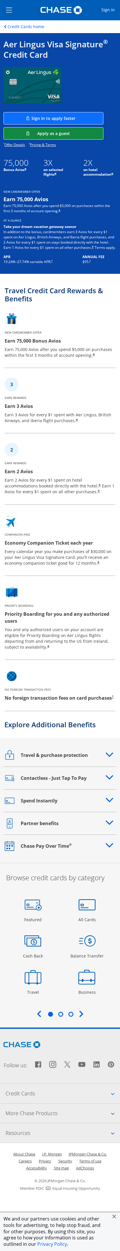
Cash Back (33, 956)
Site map (61, 1168)
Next (81, 1014)
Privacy (45, 1161)
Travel (35, 992)
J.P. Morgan (52, 1154)
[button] (114, 1216)
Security (65, 1161)
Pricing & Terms (43, 144)
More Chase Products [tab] (63, 1113)
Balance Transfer (87, 956)
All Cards (87, 919)
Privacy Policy (52, 1244)
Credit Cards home (26, 26)
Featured (33, 919)
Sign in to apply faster (67, 118)
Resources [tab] (63, 1132)
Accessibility (36, 1168)
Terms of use (90, 1161)
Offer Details (14, 144)
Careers (25, 1161)
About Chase (24, 1154)
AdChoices (85, 1168)
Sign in (110, 9)
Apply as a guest (70, 133)
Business (87, 992)
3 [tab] (71, 1014)
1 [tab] (50, 1014)
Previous (39, 1014)
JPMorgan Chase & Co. (88, 1154)
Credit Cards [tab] (63, 1093)
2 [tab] (61, 1014)
